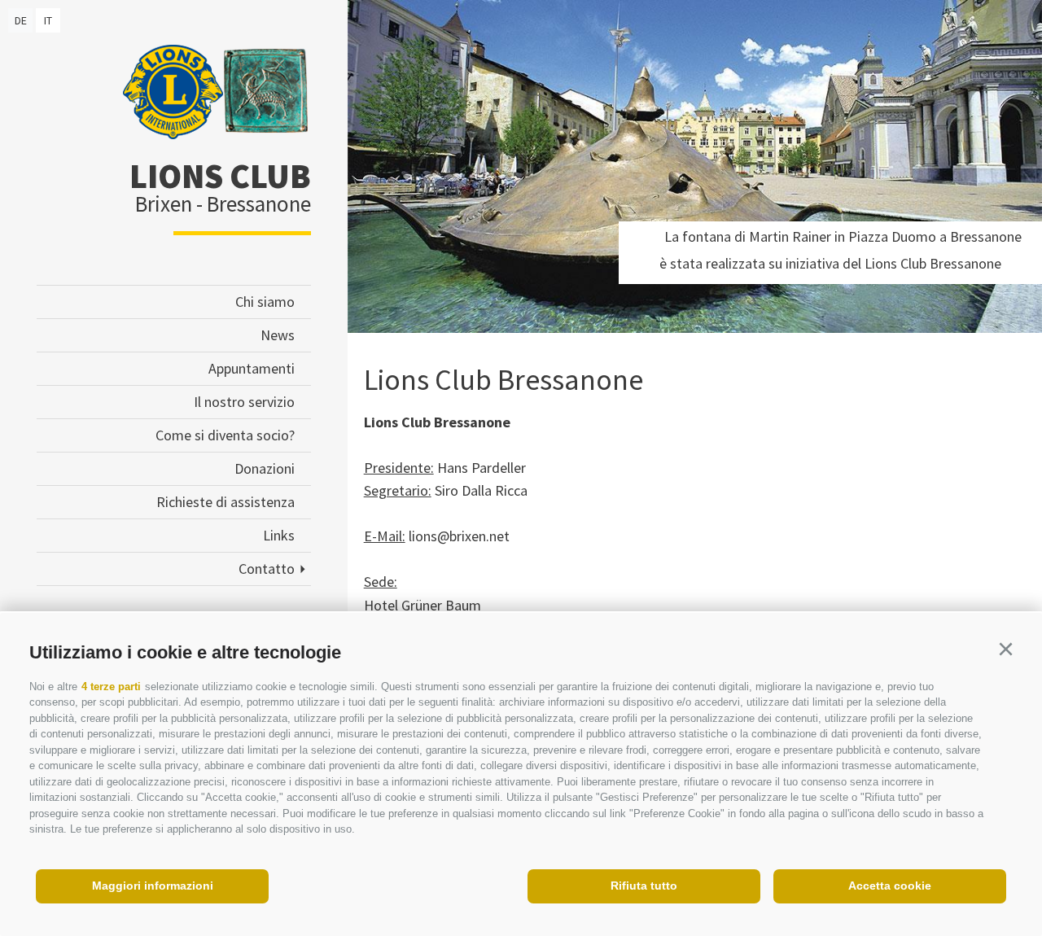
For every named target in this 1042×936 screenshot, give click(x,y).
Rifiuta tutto (644, 885)
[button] (1005, 649)
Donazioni (264, 468)
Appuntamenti (251, 368)
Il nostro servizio (244, 401)
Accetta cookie (889, 885)
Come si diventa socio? (225, 435)
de (21, 20)
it (48, 20)
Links (279, 535)
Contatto (267, 568)
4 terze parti (111, 686)
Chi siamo (265, 301)
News (277, 335)
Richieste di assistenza (225, 501)
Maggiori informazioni (152, 885)
